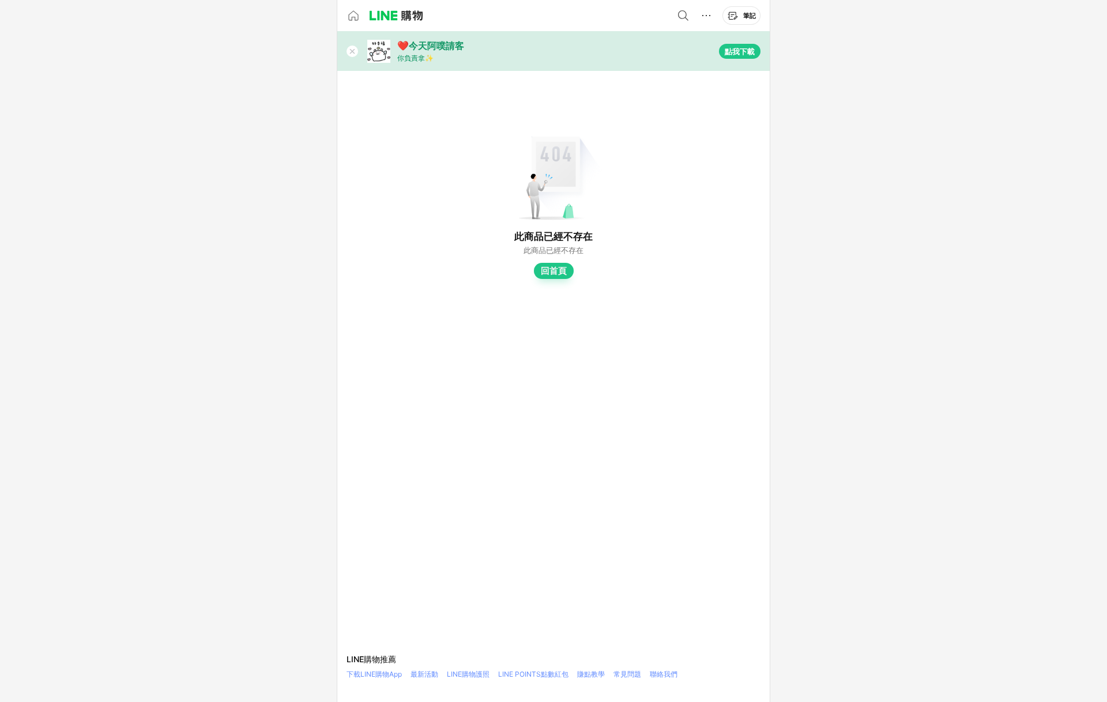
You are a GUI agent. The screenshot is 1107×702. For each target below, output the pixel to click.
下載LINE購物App (374, 674)
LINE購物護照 (468, 674)
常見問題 (627, 674)
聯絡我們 (663, 674)
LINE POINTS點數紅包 (533, 674)
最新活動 (424, 674)
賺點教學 (591, 674)
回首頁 (554, 270)
